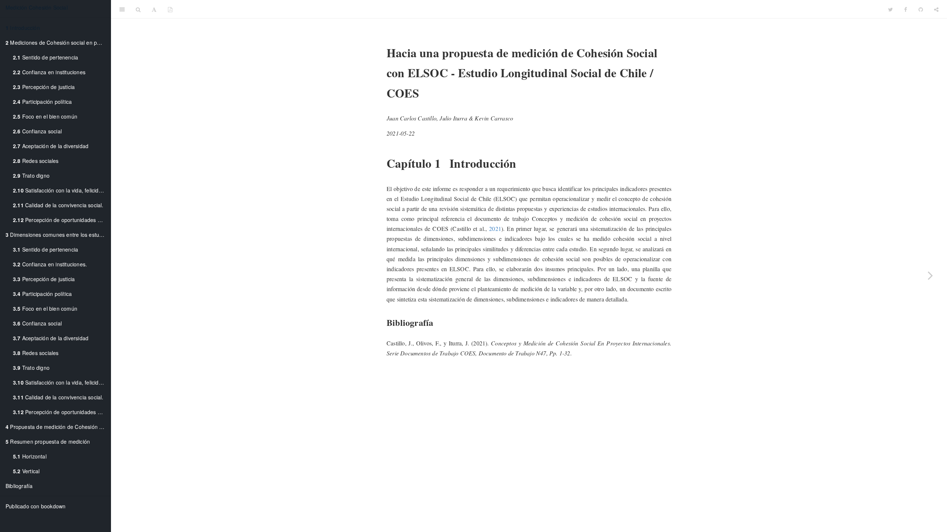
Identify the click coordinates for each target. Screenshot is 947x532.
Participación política (42, 101)
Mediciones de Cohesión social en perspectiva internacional (58, 42)
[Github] (921, 9)
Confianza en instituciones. (50, 264)
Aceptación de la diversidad (50, 146)
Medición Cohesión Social (37, 7)
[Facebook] (906, 9)
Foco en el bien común (45, 116)
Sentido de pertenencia (45, 57)
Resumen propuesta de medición (48, 441)
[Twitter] (891, 9)
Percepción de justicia (44, 87)
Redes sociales (36, 160)
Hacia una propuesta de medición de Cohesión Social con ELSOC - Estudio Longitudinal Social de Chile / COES (530, 9)
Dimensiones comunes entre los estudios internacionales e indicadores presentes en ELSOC (58, 234)
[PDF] (170, 9)
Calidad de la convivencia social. (58, 205)
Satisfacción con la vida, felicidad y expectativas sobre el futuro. (62, 190)
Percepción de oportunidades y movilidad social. (62, 220)
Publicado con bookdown (35, 506)
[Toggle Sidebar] (122, 9)
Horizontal (30, 456)
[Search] (138, 9)
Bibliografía (19, 486)
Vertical (26, 471)
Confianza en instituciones (49, 72)
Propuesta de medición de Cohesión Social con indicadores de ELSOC (58, 426)
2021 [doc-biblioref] (495, 228)
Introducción (23, 27)
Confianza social (37, 131)
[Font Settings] (154, 9)
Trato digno (31, 175)
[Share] (936, 9)
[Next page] (930, 275)
